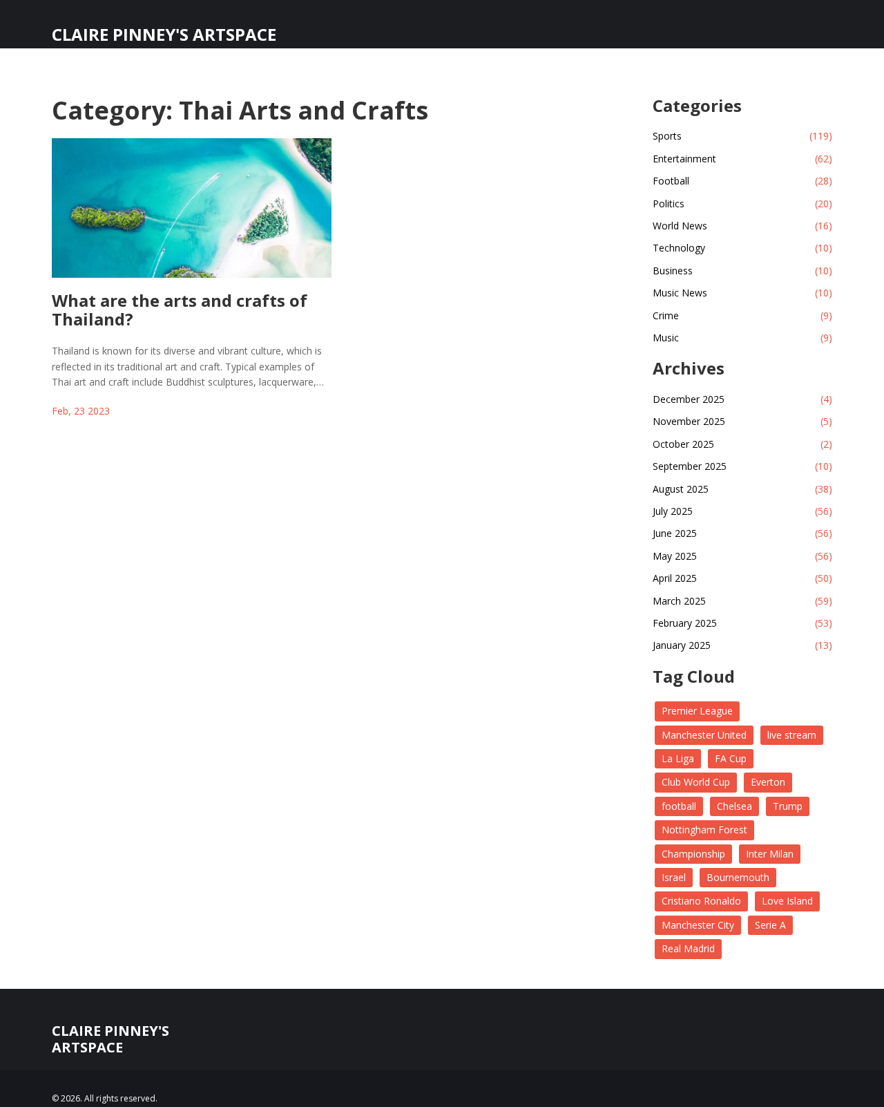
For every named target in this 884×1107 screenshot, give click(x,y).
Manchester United (704, 734)
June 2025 (742, 533)
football (679, 806)
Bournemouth (738, 877)
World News (742, 225)
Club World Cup (696, 781)
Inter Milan (770, 853)
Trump (788, 806)
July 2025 (742, 511)
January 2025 (742, 645)
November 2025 (742, 421)
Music (742, 337)
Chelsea (734, 806)
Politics (742, 203)
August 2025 (742, 488)
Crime (742, 315)
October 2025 (742, 444)
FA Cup (731, 758)
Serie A (770, 924)
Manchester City (698, 924)
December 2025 (742, 399)
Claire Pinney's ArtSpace (164, 28)
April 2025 (742, 578)
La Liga (678, 758)
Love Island (787, 900)
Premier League (697, 710)
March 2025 (742, 600)
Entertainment (742, 158)
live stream (791, 734)
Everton (768, 781)
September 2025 (742, 466)
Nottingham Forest (704, 829)
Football (742, 180)
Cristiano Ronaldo (701, 900)
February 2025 (742, 623)
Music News (742, 292)
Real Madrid (688, 948)
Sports (742, 135)
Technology (742, 247)
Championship (693, 853)
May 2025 (742, 555)
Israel (674, 877)
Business (742, 270)
